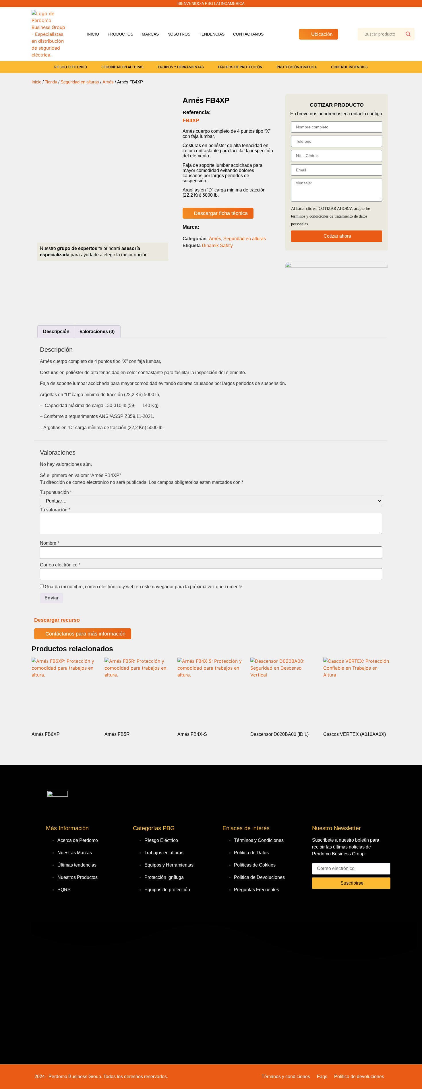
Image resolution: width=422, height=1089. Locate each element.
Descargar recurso (57, 620)
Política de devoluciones (359, 1076)
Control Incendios (349, 67)
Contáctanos (248, 34)
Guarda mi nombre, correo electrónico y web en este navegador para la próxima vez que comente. (144, 586)
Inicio (93, 34)
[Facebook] (319, 902)
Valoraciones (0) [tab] (97, 331)
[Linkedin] (353, 902)
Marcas (150, 34)
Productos (120, 34)
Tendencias (211, 34)
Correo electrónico (60, 565)
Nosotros (178, 34)
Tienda (51, 82)
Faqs (322, 1076)
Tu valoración (55, 510)
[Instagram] (336, 902)
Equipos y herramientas (181, 67)
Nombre (49, 543)
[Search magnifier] (408, 34)
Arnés (108, 82)
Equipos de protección (240, 67)
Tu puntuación (56, 492)
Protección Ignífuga (297, 67)
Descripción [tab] (56, 331)
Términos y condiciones (286, 1076)
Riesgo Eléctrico (70, 67)
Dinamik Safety (217, 245)
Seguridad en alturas (122, 67)
